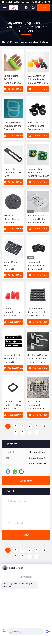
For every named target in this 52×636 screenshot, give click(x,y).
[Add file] (4, 631)
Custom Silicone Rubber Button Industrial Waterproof (38, 172)
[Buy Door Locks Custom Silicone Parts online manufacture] (13, 155)
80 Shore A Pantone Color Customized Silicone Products (37, 358)
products (14, 42)
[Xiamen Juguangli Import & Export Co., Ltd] (14, 7)
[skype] (8, 471)
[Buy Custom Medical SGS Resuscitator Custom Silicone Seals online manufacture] (13, 108)
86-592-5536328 (42, 2)
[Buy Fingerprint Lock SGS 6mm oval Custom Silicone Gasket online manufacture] (13, 341)
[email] (21, 471)
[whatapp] (15, 472)
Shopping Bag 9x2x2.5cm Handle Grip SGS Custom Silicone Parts (13, 83)
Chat (43, 7)
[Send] (48, 631)
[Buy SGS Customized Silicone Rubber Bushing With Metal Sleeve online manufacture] (38, 62)
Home (5, 42)
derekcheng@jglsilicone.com (18, 2)
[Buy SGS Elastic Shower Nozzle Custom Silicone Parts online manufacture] (13, 201)
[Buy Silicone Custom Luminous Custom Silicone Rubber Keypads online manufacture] (38, 201)
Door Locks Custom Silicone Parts (12, 172)
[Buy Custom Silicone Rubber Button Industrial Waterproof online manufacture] (38, 155)
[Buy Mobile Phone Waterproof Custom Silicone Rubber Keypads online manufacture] (13, 248)
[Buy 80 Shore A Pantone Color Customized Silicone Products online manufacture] (38, 341)
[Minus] (48, 568)
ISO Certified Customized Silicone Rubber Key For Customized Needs (37, 408)
